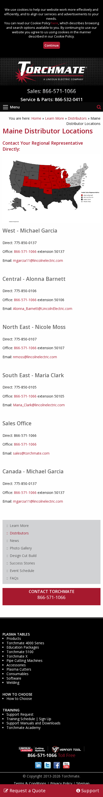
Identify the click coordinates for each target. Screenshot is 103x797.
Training (11, 710)
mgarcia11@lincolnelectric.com (38, 260)
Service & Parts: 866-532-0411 (51, 99)
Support (89, 790)
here (54, 23)
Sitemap (83, 783)
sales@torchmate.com (31, 453)
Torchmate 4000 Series (25, 643)
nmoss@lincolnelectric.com (35, 356)
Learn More (54, 118)
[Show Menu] (5, 107)
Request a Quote (27, 790)
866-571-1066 (25, 251)
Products (13, 638)
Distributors (77, 118)
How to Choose (17, 694)
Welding (12, 682)
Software (13, 678)
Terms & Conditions (30, 783)
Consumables (17, 674)
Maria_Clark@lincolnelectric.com (39, 405)
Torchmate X (17, 656)
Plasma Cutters (18, 669)
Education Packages (22, 647)
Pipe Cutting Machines (24, 660)
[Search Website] (99, 106)
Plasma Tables (16, 634)
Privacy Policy (61, 783)
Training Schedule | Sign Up (28, 719)
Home (36, 118)
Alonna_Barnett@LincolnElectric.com (42, 308)
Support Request (20, 714)
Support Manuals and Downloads (33, 723)
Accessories (16, 665)
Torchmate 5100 (20, 652)
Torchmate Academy (23, 727)
